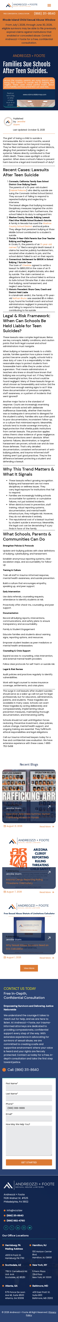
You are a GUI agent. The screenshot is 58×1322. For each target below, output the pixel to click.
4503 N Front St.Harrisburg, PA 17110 (14, 1257)
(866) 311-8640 (44, 13)
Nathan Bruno (20, 298)
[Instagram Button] (24, 1227)
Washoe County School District (30, 225)
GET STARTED (29, 1162)
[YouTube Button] (30, 1227)
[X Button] (12, 1227)
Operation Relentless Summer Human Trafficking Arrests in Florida (28, 815)
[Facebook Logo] (6, 1227)
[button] (49, 5)
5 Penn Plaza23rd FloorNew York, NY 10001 (41, 1274)
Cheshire (26, 265)
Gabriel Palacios (18, 190)
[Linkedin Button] (18, 1227)
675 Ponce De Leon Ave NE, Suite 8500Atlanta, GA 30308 (15, 1295)
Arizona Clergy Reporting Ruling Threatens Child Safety (24, 881)
